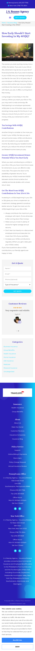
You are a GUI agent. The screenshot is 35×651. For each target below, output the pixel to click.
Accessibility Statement (16, 603)
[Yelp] (19, 508)
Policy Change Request (17, 462)
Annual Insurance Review (17, 466)
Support (17, 450)
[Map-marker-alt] (15, 508)
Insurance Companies (17, 435)
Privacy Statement (25, 600)
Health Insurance (17, 408)
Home (4, 23)
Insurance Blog (12, 23)
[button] (10, 17)
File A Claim (17, 458)
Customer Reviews (17, 431)
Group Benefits (17, 412)
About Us (17, 423)
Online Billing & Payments (17, 454)
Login (24, 603)
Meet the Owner (17, 427)
